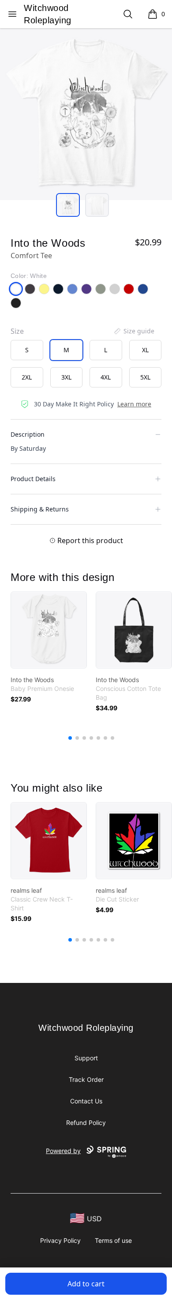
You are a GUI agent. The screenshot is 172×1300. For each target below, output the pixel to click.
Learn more (134, 404)
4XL (106, 377)
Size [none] (17, 331)
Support (86, 1058)
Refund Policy (86, 1122)
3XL (66, 377)
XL (145, 350)
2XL (27, 377)
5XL (145, 377)
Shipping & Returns (40, 509)
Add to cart (86, 1284)
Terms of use (113, 1240)
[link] (48, 630)
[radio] (27, 350)
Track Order (86, 1079)
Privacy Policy (60, 1240)
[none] (133, 331)
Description (28, 434)
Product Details (33, 479)
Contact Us (86, 1101)
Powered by (63, 1150)
